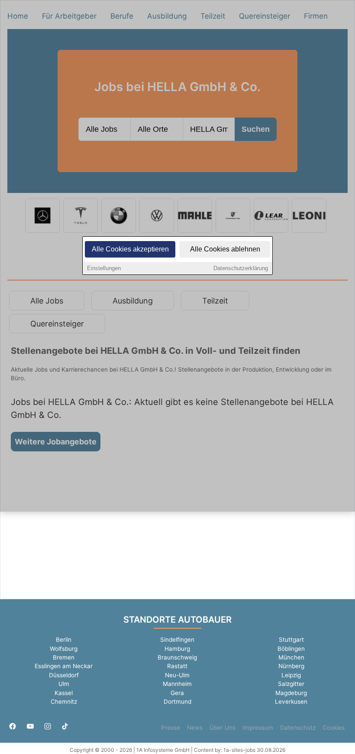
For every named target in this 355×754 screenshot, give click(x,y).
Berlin (63, 639)
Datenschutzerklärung (240, 268)
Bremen (63, 657)
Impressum (257, 727)
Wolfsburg (63, 648)
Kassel (64, 692)
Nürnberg (291, 666)
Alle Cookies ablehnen (225, 249)
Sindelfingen (177, 639)
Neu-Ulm (177, 675)
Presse (170, 727)
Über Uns (223, 727)
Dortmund (177, 701)
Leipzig (291, 675)
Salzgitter (291, 683)
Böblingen (291, 648)
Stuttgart (291, 639)
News (195, 727)
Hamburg (177, 648)
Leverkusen (291, 701)
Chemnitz (64, 701)
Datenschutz (298, 727)
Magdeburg (291, 692)
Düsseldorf (64, 675)
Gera (177, 692)
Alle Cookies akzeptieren (130, 249)
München (291, 657)
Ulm (63, 683)
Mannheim (177, 683)
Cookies (334, 727)
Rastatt (177, 666)
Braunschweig (177, 657)
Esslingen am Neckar (64, 666)
